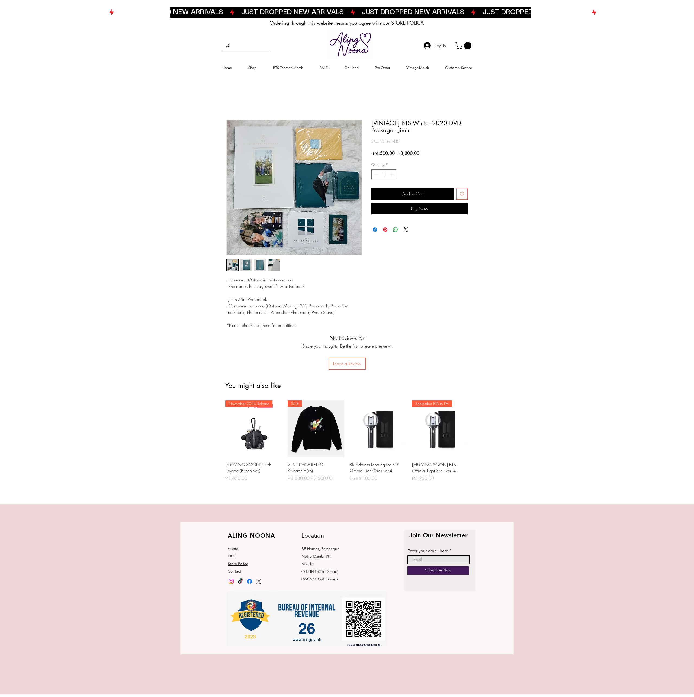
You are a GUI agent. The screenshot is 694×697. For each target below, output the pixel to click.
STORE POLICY (407, 23)
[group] (347, 440)
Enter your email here (427, 551)
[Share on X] (406, 229)
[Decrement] (375, 174)
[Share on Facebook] (375, 229)
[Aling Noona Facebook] (249, 581)
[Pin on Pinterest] (385, 229)
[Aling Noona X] (258, 581)
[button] (464, 45)
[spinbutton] (384, 174)
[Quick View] (378, 428)
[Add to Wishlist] (462, 194)
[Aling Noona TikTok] (240, 581)
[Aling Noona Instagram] (231, 581)
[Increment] (392, 174)
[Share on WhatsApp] (395, 229)
